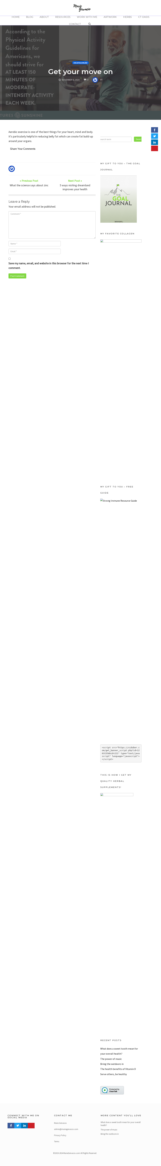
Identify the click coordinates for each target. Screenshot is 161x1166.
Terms (56, 1141)
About (44, 16)
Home (16, 16)
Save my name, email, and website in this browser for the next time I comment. (48, 265)
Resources (62, 16)
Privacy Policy (60, 1135)
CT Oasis (143, 16)
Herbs (127, 16)
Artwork (110, 16)
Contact (75, 24)
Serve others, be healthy (113, 1074)
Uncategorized (80, 63)
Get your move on (80, 71)
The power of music (111, 1058)
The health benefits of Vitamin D (118, 1069)
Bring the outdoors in (112, 1063)
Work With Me (87, 16)
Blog (29, 16)
